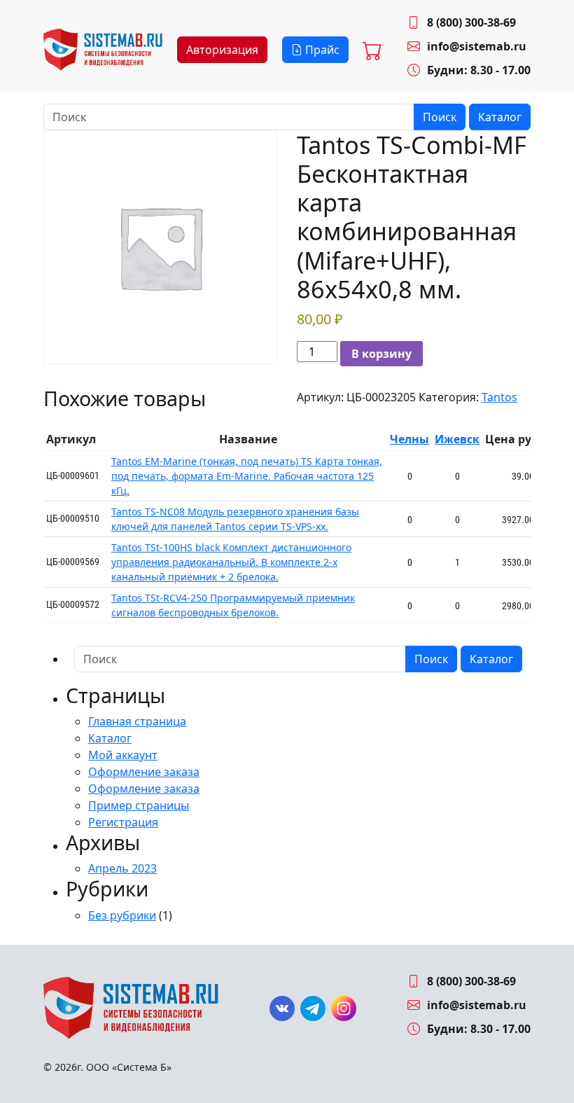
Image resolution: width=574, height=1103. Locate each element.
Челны (409, 439)
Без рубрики (122, 915)
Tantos (499, 397)
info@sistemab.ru (476, 46)
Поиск (439, 117)
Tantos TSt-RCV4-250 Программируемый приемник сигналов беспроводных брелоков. (233, 605)
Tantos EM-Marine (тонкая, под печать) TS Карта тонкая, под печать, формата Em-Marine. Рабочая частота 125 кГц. (246, 476)
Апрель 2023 (122, 868)
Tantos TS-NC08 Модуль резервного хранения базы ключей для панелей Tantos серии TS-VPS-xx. (235, 519)
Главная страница (137, 721)
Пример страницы (138, 805)
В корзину (381, 353)
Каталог (500, 117)
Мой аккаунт (123, 755)
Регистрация (123, 822)
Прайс (321, 49)
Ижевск (457, 439)
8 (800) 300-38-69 (471, 22)
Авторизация (222, 49)
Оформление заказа (144, 771)
